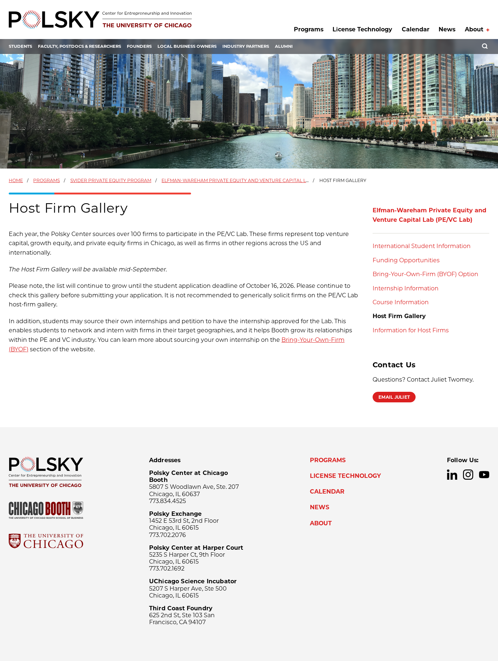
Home (16, 180)
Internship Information (406, 288)
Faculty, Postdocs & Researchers (79, 46)
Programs (308, 29)
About (474, 29)
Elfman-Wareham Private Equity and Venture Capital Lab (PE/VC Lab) (251, 180)
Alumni (284, 46)
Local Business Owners (187, 46)
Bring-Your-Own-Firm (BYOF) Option (425, 274)
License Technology (362, 29)
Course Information (401, 302)
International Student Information (422, 246)
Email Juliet (394, 397)
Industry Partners (245, 46)
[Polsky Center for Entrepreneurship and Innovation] (100, 19)
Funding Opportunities (406, 260)
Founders (139, 46)
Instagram (468, 474)
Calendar (415, 29)
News (447, 29)
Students (20, 46)
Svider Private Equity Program (110, 180)
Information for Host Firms (411, 330)
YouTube (484, 474)
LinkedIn (452, 474)
